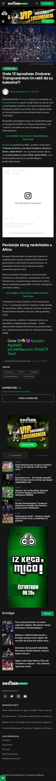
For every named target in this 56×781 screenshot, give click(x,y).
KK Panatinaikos (11, 376)
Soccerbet (47, 3)
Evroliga (8, 372)
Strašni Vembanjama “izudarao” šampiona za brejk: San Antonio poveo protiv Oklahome (31, 505)
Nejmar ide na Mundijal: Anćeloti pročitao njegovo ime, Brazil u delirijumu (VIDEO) (31, 492)
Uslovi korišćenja (10, 754)
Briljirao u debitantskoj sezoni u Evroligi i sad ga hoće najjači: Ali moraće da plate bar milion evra (31, 638)
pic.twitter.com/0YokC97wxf (27, 351)
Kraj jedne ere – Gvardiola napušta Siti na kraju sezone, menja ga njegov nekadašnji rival (34, 479)
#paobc (37, 340)
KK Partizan (29, 376)
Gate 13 (6, 305)
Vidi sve (47, 614)
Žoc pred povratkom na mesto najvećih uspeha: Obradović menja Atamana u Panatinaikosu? (32, 625)
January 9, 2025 (39, 361)
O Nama (6, 740)
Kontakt (6, 749)
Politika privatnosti (11, 758)
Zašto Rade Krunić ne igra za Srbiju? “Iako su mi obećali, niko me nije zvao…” (33, 467)
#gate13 (14, 345)
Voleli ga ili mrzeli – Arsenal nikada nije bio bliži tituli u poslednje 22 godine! (32, 518)
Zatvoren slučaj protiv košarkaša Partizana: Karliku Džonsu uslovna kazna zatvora (32, 651)
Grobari (6, 144)
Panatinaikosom (10, 102)
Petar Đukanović (18, 91)
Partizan (23, 99)
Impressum (7, 745)
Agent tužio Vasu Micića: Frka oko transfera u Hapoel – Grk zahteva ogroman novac (32, 664)
